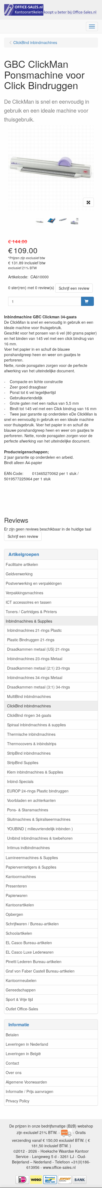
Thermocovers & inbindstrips (31, 743)
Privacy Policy (17, 1100)
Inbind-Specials (20, 781)
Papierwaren (16, 895)
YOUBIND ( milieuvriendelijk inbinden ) (40, 828)
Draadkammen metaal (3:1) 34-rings (38, 687)
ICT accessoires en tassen (28, 602)
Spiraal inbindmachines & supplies (36, 724)
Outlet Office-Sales (22, 1008)
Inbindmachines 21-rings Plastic (34, 630)
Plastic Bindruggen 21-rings (30, 639)
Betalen (12, 1034)
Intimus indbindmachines (28, 847)
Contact (12, 1063)
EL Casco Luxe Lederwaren (30, 952)
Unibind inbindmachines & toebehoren (40, 838)
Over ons (13, 1072)
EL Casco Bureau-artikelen (29, 942)
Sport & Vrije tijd (19, 999)
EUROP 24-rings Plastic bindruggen (38, 791)
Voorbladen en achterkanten (31, 800)
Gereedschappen (21, 990)
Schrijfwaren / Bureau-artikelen (32, 923)
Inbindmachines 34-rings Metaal (34, 677)
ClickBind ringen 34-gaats (29, 715)
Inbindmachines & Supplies (29, 621)
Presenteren (16, 886)
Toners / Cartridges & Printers (31, 611)
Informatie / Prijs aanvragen (29, 1091)
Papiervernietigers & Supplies (31, 867)
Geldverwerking (19, 573)
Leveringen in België (23, 1053)
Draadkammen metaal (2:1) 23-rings (38, 668)
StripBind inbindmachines (29, 753)
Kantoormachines (21, 876)
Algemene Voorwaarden (26, 1082)
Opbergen (14, 914)
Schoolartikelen (19, 933)
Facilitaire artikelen (22, 564)
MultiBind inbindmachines (29, 696)
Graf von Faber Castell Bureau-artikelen (40, 971)
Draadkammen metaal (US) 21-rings (38, 649)
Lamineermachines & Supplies (32, 857)
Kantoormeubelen (21, 980)
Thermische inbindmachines (31, 734)
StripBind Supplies (22, 762)
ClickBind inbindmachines (29, 705)
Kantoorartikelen (20, 904)
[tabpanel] (40, 222)
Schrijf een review (74, 288)
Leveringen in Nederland (27, 1044)
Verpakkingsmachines (24, 592)
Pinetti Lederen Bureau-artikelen (33, 961)
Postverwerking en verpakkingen (34, 583)
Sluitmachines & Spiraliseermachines (38, 819)
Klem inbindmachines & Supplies (35, 772)
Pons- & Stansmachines (27, 809)
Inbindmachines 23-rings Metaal (34, 658)
